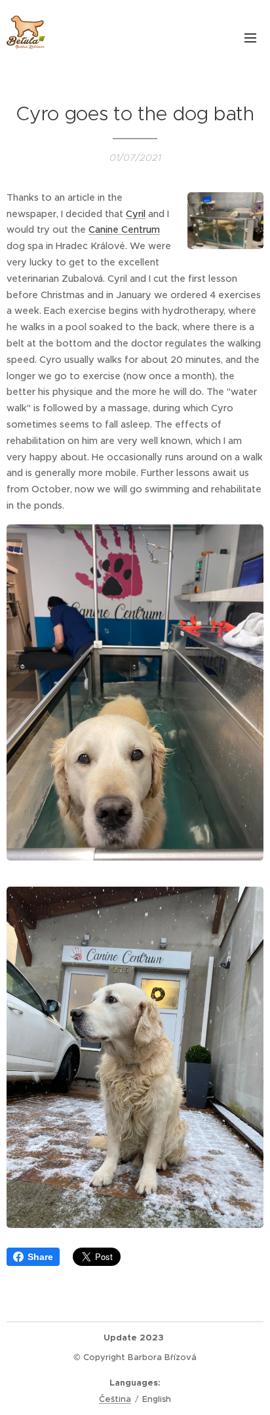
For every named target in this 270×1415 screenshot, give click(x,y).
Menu (250, 37)
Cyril (135, 214)
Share (40, 1257)
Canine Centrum (124, 229)
